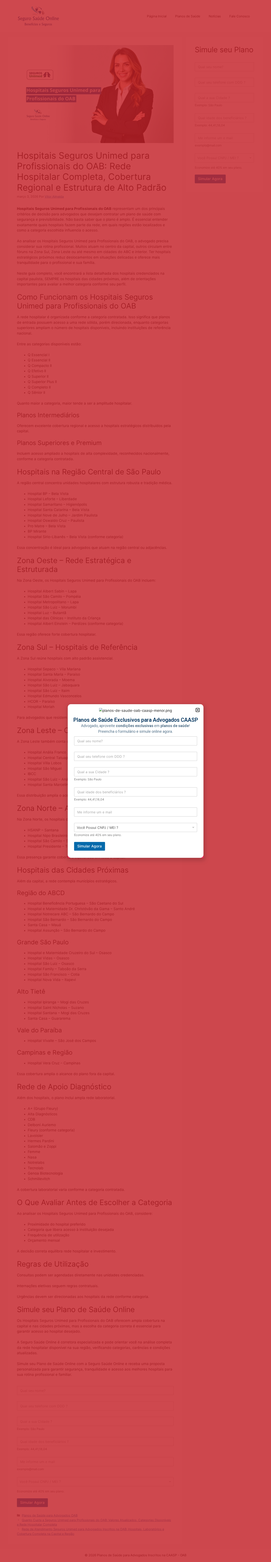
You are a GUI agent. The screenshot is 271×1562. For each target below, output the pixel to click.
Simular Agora (89, 846)
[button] (197, 710)
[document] (135, 781)
